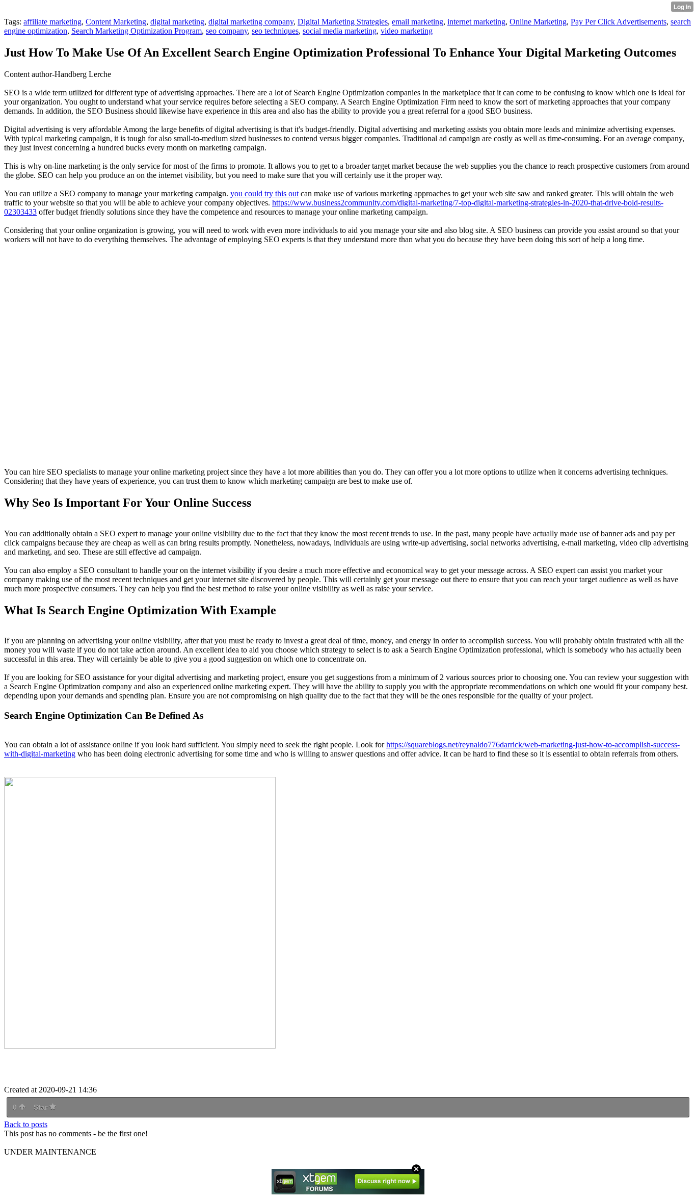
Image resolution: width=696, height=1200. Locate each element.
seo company (227, 31)
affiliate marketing (52, 21)
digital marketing (177, 21)
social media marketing (340, 31)
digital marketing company (250, 21)
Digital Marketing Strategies (343, 21)
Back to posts (25, 1124)
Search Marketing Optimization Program (136, 31)
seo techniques (275, 31)
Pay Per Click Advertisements (618, 21)
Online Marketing (538, 21)
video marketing (407, 31)
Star (41, 1107)
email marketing (417, 21)
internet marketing (476, 21)
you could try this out (264, 193)
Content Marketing (116, 21)
